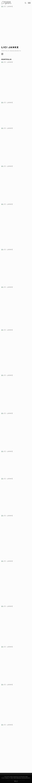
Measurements (15, 51)
